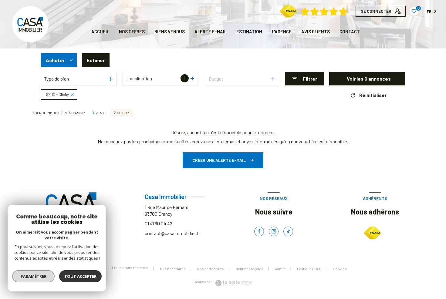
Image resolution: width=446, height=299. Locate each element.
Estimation (249, 31)
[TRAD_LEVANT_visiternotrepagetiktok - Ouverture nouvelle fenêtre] (288, 231)
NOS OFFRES (132, 31)
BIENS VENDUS (169, 31)
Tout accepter (80, 276)
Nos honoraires (173, 269)
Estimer (96, 60)
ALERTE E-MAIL (210, 31)
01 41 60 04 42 (158, 223)
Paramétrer (33, 276)
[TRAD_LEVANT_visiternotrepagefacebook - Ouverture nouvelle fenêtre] (259, 231)
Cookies (340, 269)
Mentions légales (249, 269)
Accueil (100, 31)
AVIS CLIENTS (315, 31)
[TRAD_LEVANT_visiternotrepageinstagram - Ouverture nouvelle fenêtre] (274, 231)
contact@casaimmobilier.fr (172, 233)
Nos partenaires (210, 269)
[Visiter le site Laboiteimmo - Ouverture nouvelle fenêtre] (233, 283)
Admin (280, 269)
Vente (101, 113)
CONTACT (350, 31)
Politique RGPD (309, 269)
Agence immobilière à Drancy (58, 113)
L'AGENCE (282, 31)
